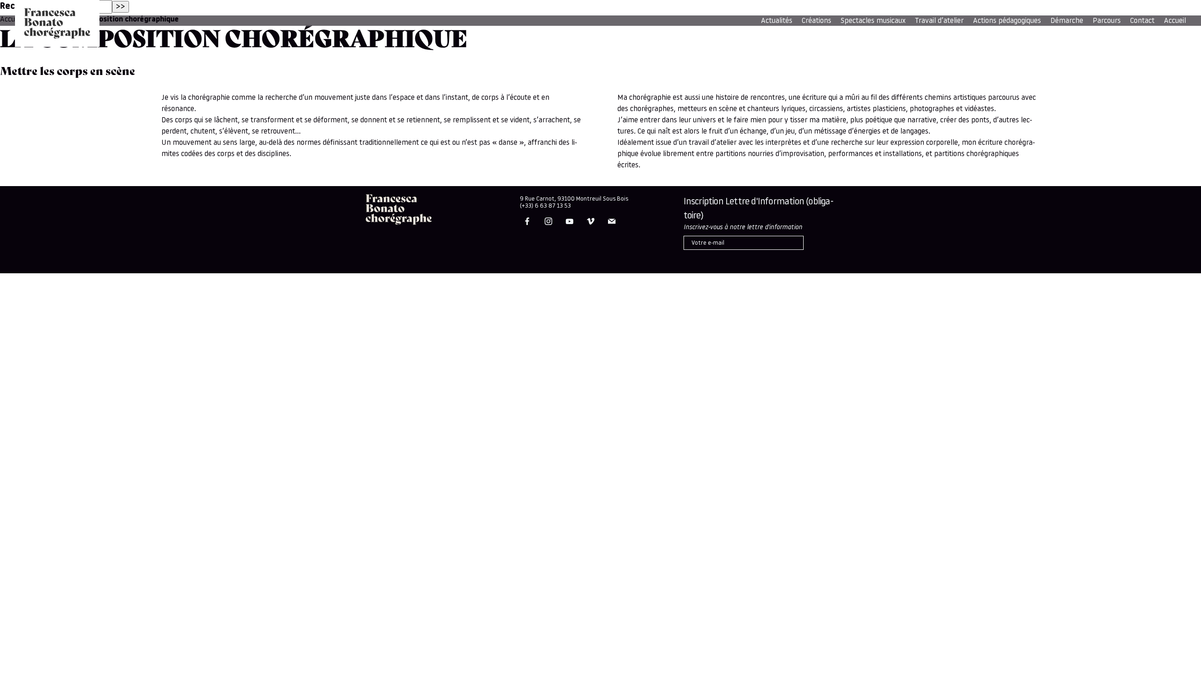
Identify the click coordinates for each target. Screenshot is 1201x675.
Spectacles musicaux (873, 21)
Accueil (1175, 21)
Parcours (1107, 21)
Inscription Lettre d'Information (759, 209)
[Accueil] (57, 23)
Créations (816, 21)
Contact (1142, 21)
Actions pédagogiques (1007, 21)
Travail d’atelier (939, 21)
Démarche (1066, 21)
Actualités (776, 21)
